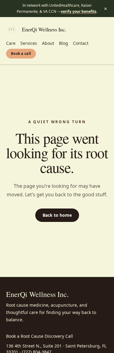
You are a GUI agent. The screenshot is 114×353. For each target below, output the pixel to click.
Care (11, 43)
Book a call (21, 53)
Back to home (57, 215)
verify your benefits (78, 11)
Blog (63, 43)
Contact (80, 43)
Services (28, 43)
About (48, 43)
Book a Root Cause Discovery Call (39, 336)
